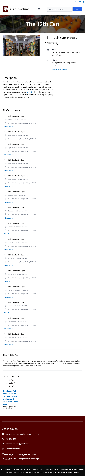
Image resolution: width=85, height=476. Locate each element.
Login (8, 459)
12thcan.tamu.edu (13, 449)
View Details (8, 127)
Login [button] (78, 2)
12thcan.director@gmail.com (17, 444)
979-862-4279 (11, 439)
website (30, 92)
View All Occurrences (59, 69)
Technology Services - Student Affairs (65, 472)
